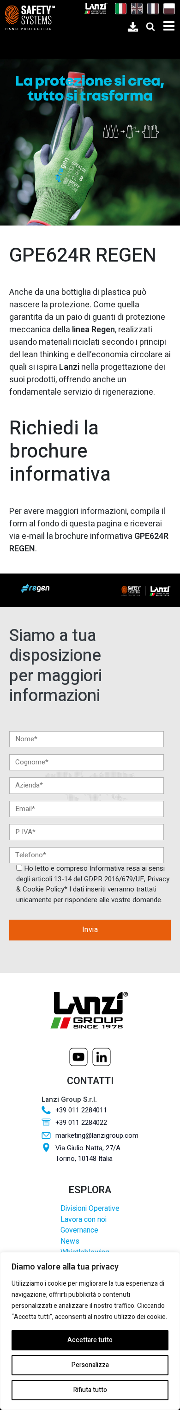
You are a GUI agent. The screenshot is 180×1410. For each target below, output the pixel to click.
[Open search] (150, 26)
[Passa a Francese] (151, 8)
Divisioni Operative (90, 1208)
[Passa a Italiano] (118, 8)
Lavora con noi (83, 1220)
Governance (79, 1230)
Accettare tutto (90, 1340)
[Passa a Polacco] (167, 8)
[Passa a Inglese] (134, 8)
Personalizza (90, 1365)
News (69, 1241)
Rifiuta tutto (90, 1390)
